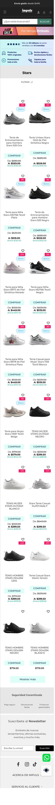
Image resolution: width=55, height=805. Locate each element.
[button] (14, 156)
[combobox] (27, 23)
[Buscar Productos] (45, 21)
